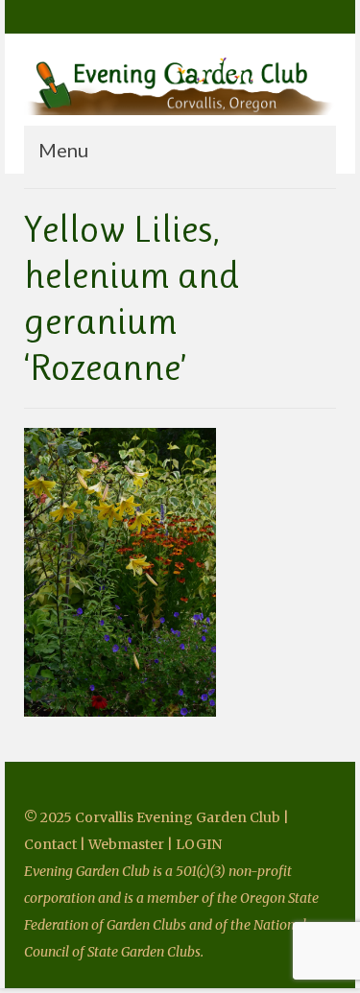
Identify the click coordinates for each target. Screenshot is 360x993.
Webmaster (126, 844)
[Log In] (94, 16)
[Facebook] (38, 16)
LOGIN (199, 844)
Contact (52, 844)
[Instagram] (66, 16)
